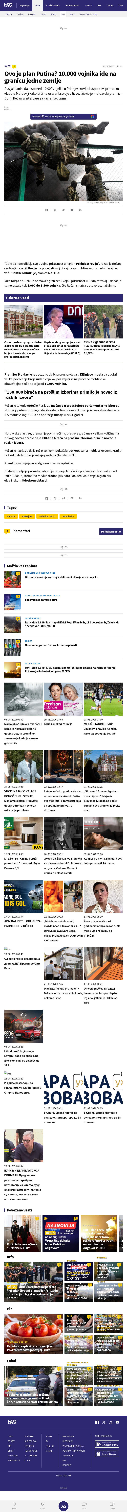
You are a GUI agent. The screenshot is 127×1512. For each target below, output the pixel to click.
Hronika (11, 1390)
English (50, 1446)
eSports (29, 1446)
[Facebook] (97, 1422)
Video (49, 1436)
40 (18, 641)
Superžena (30, 1441)
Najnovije (25, 5)
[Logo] (8, 5)
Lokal (28, 1460)
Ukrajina (27, 516)
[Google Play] (107, 1444)
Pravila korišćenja (73, 1446)
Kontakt (67, 1465)
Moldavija (69, 516)
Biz (9, 1446)
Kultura (29, 1436)
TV (47, 1441)
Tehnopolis (31, 1450)
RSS (64, 1460)
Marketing (68, 1436)
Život (11, 1450)
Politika (72, 1260)
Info (10, 1436)
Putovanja (14, 1460)
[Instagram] (110, 1422)
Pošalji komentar (111, 531)
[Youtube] (117, 1422)
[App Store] (107, 1454)
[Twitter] (104, 1422)
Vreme (49, 1450)
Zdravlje (13, 1455)
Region (101, 1281)
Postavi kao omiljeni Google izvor (53, 116)
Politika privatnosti (74, 1450)
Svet (7, 66)
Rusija (12, 516)
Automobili (31, 1455)
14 (18, 618)
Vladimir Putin (48, 516)
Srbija (28, 641)
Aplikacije (68, 1455)
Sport (11, 1441)
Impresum (68, 1441)
